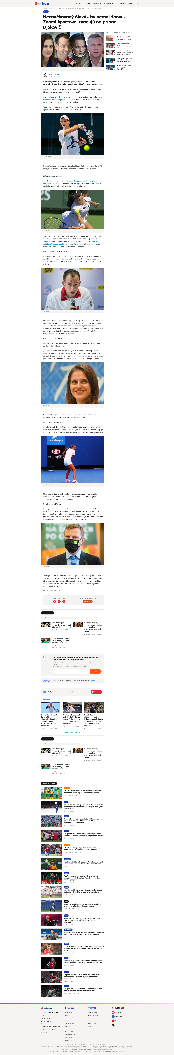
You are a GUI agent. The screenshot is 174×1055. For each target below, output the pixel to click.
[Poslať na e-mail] (59, 601)
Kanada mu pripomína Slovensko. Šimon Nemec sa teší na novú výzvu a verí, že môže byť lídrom (83, 961)
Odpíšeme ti (68, 1037)
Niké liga (67, 788)
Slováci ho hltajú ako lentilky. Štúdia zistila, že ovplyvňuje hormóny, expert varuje (125, 52)
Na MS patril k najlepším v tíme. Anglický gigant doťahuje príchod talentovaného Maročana (83, 891)
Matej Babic (67, 909)
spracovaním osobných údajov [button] (83, 664)
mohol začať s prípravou (56, 99)
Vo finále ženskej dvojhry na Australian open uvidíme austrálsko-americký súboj (93, 627)
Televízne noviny (93, 1015)
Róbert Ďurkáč (54, 74)
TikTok (117, 1025)
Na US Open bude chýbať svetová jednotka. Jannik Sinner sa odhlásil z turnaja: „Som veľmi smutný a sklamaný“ (93, 720)
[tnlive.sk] (43, 3)
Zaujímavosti (68, 929)
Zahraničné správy (46, 1021)
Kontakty (43, 1015)
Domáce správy (46, 1018)
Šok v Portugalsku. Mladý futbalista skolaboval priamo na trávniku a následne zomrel (83, 905)
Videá (138, 3)
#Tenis (44, 618)
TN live (77, 3)
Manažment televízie (71, 1032)
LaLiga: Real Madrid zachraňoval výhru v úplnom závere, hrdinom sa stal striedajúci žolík (83, 990)
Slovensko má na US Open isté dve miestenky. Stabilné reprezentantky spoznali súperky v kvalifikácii (49, 720)
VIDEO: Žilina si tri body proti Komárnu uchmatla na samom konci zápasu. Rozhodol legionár (83, 792)
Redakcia (44, 1032)
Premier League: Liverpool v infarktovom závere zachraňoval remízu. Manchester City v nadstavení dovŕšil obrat (83, 821)
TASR (42, 728)
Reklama (67, 1026)
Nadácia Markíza (70, 1034)
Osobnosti (68, 1021)
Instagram (118, 1012)
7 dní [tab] (131, 32)
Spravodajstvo (92, 1018)
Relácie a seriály (69, 1018)
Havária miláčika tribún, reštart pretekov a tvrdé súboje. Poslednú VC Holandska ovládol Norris (83, 863)
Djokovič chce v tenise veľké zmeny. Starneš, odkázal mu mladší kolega (61, 642)
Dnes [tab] (124, 32)
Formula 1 (67, 859)
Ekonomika (120, 3)
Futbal (66, 816)
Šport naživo (92, 1023)
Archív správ (44, 1024)
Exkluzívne (87, 3)
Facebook (118, 1016)
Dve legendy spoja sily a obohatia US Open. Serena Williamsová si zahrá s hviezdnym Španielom (72, 719)
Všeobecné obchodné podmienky (51, 1026)
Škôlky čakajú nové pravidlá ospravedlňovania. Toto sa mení (125, 45)
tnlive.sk (46, 8)
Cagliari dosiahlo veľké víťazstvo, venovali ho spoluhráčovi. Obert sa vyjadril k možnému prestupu (82, 976)
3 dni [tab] (127, 32)
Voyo (93, 681)
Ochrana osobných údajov (49, 1029)
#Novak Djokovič (72, 618)
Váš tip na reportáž (51, 1012)
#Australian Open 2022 (57, 618)
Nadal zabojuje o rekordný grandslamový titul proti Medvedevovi (61, 625)
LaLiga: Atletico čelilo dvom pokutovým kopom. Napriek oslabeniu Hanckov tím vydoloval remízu (83, 835)
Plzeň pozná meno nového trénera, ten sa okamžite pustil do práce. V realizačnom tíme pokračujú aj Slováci (82, 878)
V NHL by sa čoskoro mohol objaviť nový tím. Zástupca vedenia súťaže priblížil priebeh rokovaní (82, 920)
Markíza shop (68, 1040)
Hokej (66, 802)
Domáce (96, 3)
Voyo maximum (93, 1012)
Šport (130, 3)
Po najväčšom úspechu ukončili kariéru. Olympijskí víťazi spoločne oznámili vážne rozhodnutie (124, 67)
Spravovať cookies (46, 1035)
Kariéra (67, 1029)
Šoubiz (67, 1015)
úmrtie (66, 901)
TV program (68, 1012)
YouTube (118, 1021)
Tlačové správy (69, 1023)
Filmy (89, 1032)
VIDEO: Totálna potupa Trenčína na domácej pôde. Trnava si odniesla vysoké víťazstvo (82, 849)
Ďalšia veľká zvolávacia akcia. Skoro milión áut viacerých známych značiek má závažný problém (124, 60)
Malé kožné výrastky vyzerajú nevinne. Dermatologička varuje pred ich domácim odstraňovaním (124, 37)
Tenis (55, 8)
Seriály (90, 1029)
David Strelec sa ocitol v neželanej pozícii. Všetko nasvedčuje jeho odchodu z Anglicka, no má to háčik (84, 948)
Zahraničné (107, 3)
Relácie (90, 1026)
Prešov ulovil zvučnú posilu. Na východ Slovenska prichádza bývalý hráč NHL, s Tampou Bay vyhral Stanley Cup (83, 807)
